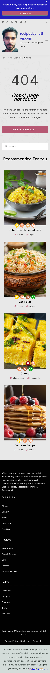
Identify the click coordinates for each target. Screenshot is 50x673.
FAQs (4, 517)
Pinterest (6, 602)
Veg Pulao (25, 301)
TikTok (5, 608)
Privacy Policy (11, 641)
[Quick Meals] (28, 225)
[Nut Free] (22, 225)
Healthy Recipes (9, 571)
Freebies (6, 529)
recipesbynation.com (31, 36)
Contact (5, 512)
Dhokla (25, 373)
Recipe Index (8, 548)
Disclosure (25, 641)
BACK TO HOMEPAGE (23, 129)
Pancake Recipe (25, 445)
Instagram (6, 596)
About (5, 506)
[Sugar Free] (28, 297)
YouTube (6, 613)
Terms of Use (39, 641)
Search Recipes (9, 554)
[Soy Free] (33, 225)
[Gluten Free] (22, 363)
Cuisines (5, 565)
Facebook (6, 590)
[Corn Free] (17, 225)
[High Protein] (28, 363)
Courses (5, 560)
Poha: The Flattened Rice (25, 230)
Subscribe (6, 523)
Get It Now (24, 13)
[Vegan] (33, 297)
